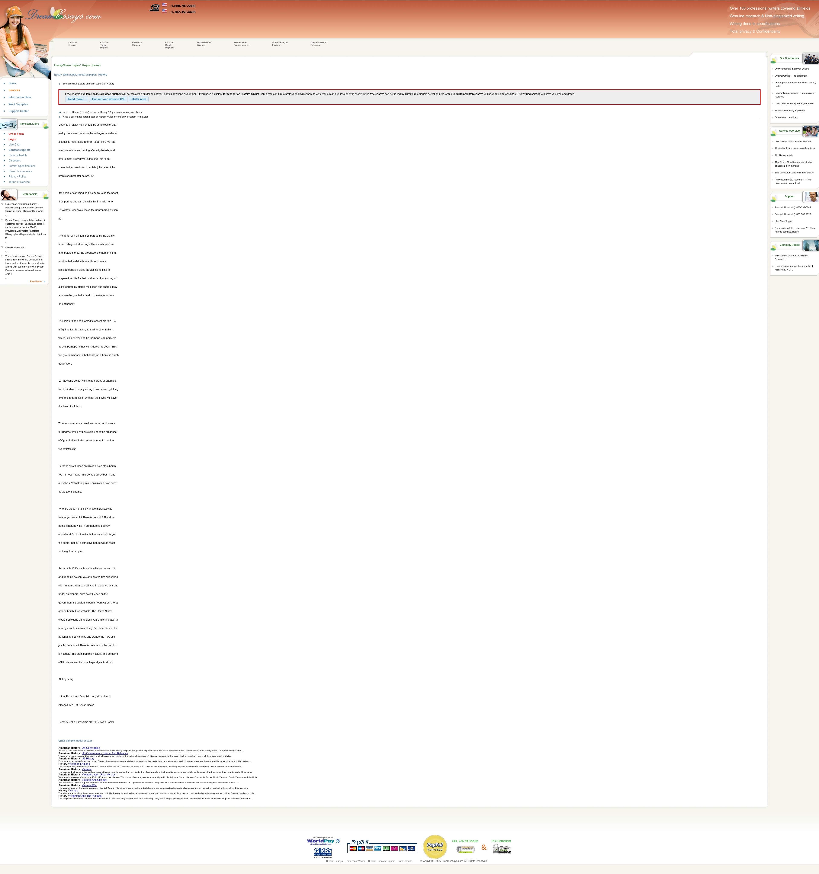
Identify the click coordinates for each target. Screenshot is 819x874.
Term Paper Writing (355, 861)
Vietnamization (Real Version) (99, 774)
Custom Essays (72, 43)
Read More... (37, 281)
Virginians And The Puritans (85, 795)
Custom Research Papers (381, 861)
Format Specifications (22, 165)
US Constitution (91, 747)
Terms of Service (19, 181)
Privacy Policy (17, 176)
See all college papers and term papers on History (88, 83)
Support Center (19, 111)
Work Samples (18, 104)
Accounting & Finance (280, 43)
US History (88, 758)
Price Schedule (18, 155)
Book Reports (405, 861)
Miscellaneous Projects (319, 43)
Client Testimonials (20, 171)
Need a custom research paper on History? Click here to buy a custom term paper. (105, 116)
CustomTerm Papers (104, 45)
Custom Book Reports (169, 45)
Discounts (15, 160)
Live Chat (14, 144)
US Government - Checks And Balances (105, 753)
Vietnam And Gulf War (94, 779)
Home (12, 83)
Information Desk (20, 97)
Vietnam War (89, 785)
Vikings (73, 790)
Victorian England (79, 763)
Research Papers (137, 43)
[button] (76, 99)
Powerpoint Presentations (241, 43)
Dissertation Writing (204, 43)
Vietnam (86, 769)
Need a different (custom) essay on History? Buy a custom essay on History (102, 112)
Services (14, 90)
